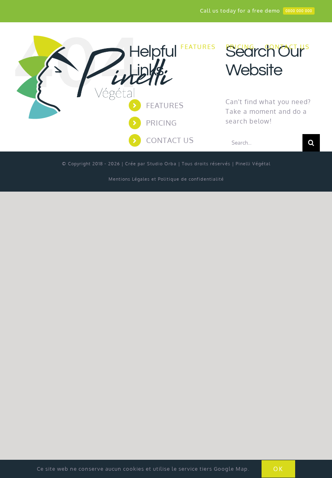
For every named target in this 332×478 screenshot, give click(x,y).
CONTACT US (170, 140)
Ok (278, 468)
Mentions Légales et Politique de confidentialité (166, 179)
